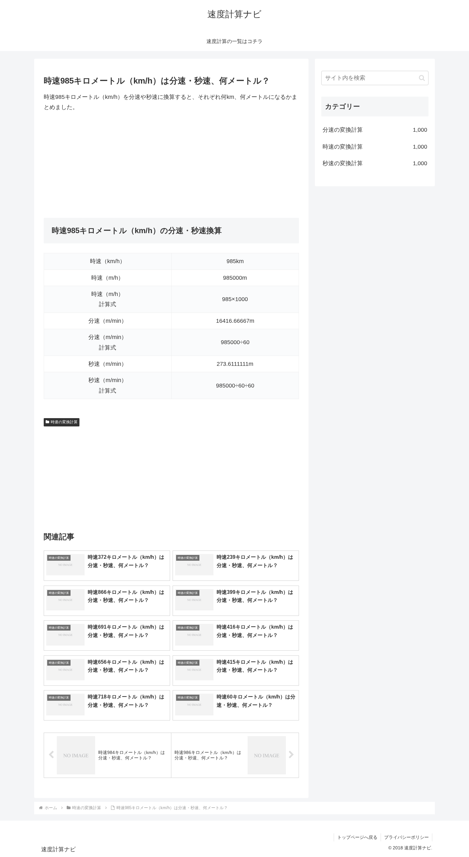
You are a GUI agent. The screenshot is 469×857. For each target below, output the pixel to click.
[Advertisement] (171, 165)
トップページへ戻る (357, 837)
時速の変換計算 (64, 422)
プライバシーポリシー (406, 837)
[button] (422, 78)
